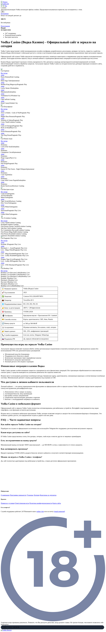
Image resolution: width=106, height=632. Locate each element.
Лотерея (36, 495)
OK (3, 11)
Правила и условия (7, 503)
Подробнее (5, 14)
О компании (5, 495)
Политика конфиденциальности (40, 503)
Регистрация (5, 26)
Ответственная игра (22, 503)
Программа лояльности (18, 495)
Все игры (4, 73)
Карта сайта (56, 503)
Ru (6, 6)
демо (2, 75)
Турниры (30, 495)
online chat (40, 511)
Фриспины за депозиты (48, 495)
